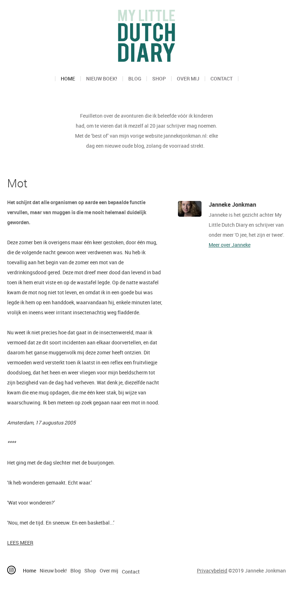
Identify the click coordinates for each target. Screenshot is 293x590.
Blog (134, 78)
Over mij (188, 78)
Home (68, 78)
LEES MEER (20, 542)
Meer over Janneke (229, 244)
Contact (221, 78)
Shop (159, 78)
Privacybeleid (212, 570)
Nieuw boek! (101, 78)
